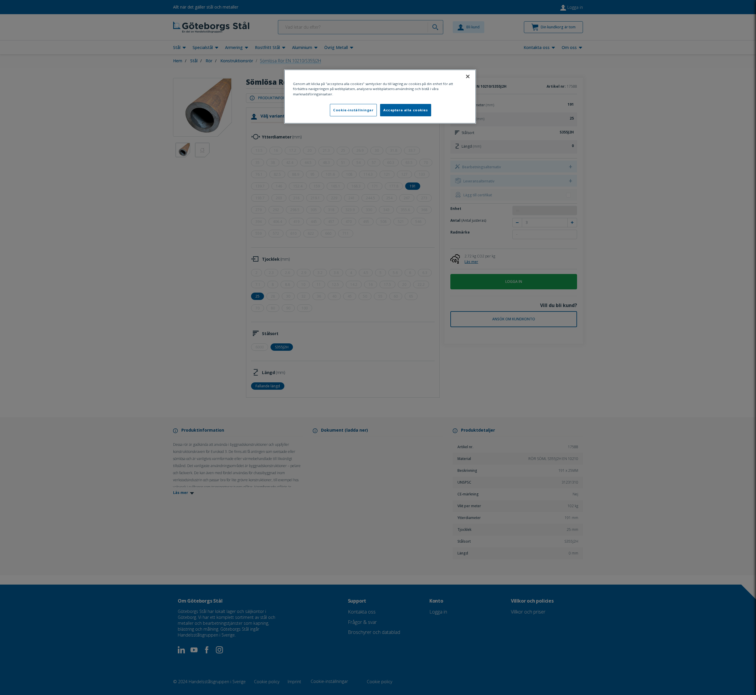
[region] (380, 96)
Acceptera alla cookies (405, 110)
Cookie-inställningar (353, 110)
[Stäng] (467, 76)
